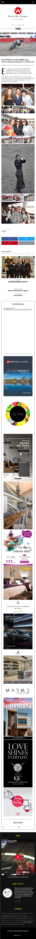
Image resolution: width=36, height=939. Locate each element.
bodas (27, 913)
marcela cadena (19, 918)
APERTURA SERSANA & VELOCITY (18, 282)
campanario (30, 913)
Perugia (15, 920)
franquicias (30, 916)
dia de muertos (9, 915)
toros (6, 924)
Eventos (13, 25)
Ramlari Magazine (30, 920)
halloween (6, 918)
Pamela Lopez (8, 920)
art (9, 913)
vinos (16, 924)
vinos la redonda (21, 924)
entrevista (5, 917)
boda (24, 913)
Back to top (17, 935)
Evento (17, 916)
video (13, 924)
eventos (22, 916)
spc (32, 922)
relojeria (3, 922)
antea (7, 913)
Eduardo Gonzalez (23, 915)
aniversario (3, 913)
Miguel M (3, 920)
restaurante (8, 922)
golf (2, 918)
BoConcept (20, 913)
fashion (26, 916)
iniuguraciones (12, 918)
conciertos (3, 915)
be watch (15, 913)
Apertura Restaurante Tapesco (18, 289)
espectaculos (12, 916)
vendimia (9, 924)
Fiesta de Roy (18, 294)
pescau (19, 920)
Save (14, 922)
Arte (12, 913)
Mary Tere (32, 918)
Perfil (13, 920)
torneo (3, 924)
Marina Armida (27, 918)
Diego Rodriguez (15, 915)
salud (12, 922)
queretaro (23, 920)
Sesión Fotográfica (19, 922)
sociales (3, 231)
